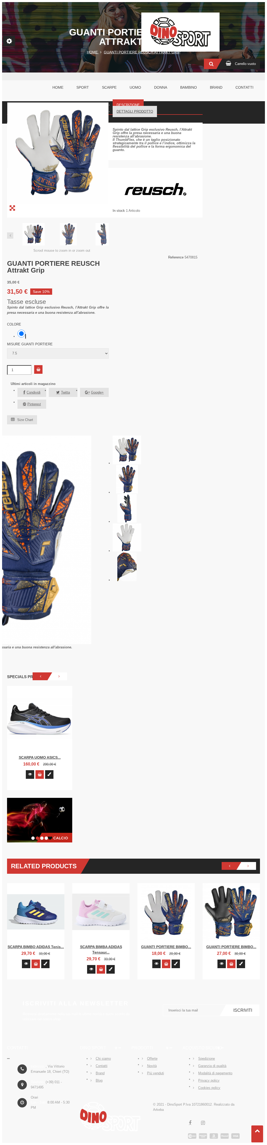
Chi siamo (103, 1058)
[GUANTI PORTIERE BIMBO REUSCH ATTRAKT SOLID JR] (166, 912)
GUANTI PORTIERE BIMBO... (166, 947)
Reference (176, 257)
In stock (119, 211)
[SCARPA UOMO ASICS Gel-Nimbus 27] (39, 718)
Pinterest (34, 404)
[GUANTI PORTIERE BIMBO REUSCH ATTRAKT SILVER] (231, 912)
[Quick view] (30, 774)
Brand (100, 1073)
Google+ (97, 392)
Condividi (33, 392)
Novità (152, 1066)
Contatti (101, 1066)
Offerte (152, 1058)
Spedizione (206, 1058)
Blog (99, 1080)
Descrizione (128, 105)
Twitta (65, 392)
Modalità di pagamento (215, 1073)
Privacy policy (209, 1080)
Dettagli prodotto (135, 111)
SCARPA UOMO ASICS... (40, 757)
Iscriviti (242, 1010)
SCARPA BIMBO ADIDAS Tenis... (36, 947)
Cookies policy (209, 1088)
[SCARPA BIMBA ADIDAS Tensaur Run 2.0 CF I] (101, 912)
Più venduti (155, 1073)
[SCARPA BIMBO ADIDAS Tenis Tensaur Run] (35, 912)
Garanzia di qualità (212, 1066)
